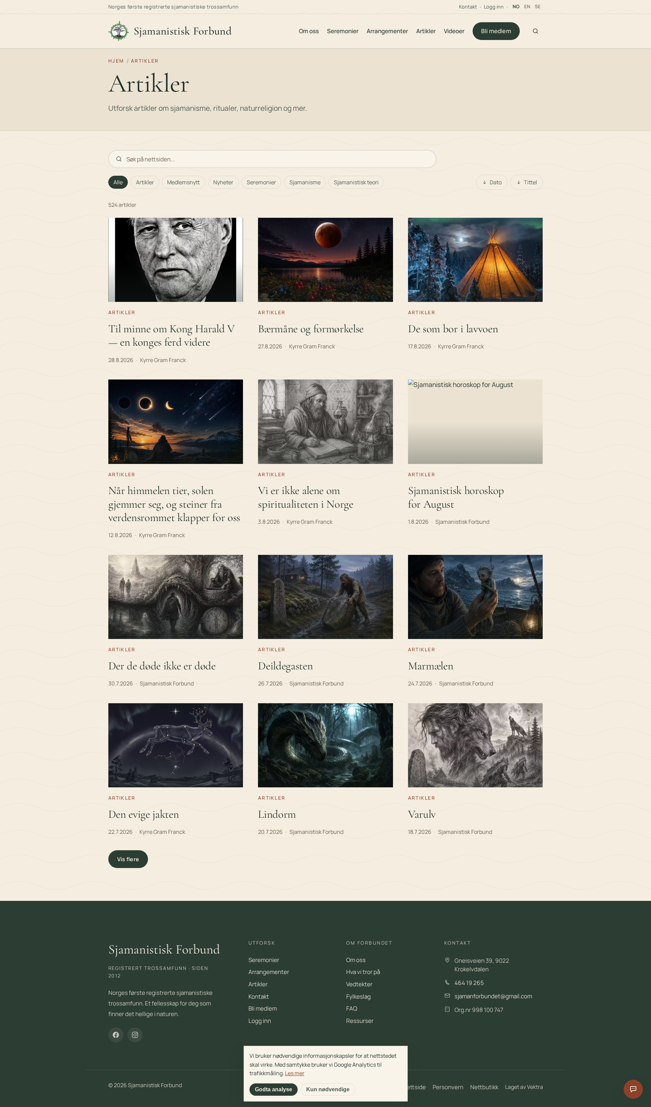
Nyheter (223, 182)
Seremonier (342, 31)
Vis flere (128, 859)
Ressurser (360, 1021)
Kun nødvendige (328, 1089)
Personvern (448, 1087)
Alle (118, 182)
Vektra (535, 1087)
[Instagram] (135, 1034)
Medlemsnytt (183, 182)
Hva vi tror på (363, 972)
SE (538, 6)
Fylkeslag (358, 996)
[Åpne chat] (633, 1089)
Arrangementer (387, 31)
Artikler (426, 31)
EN (527, 6)
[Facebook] (115, 1034)
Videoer (454, 31)
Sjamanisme (305, 182)
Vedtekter (359, 984)
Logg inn (494, 6)
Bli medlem (496, 31)
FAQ (351, 1008)
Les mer (294, 1073)
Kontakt (468, 6)
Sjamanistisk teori (356, 182)
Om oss (309, 31)
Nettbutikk (484, 1087)
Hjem (116, 60)
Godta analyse (273, 1089)
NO (516, 6)
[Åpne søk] (535, 31)
